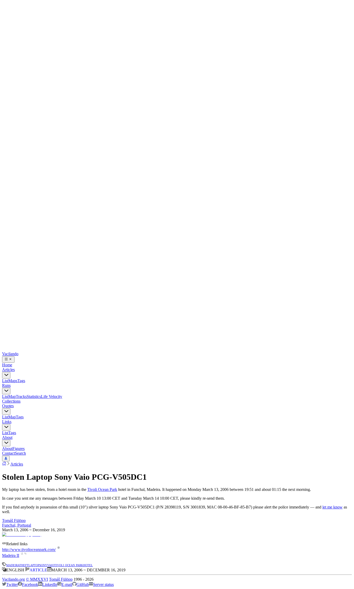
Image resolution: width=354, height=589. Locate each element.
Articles (8, 369)
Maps (12, 381)
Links (6, 421)
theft (24, 565)
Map (12, 396)
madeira (12, 565)
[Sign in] (6, 458)
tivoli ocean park (68, 565)
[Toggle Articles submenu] (6, 375)
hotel (88, 565)
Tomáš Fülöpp (14, 520)
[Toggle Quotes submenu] (6, 411)
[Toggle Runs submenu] (6, 391)
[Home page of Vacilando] (4, 464)
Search (20, 453)
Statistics (34, 396)
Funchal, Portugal (16, 525)
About (7, 437)
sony (43, 565)
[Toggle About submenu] (6, 443)
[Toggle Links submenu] (6, 427)
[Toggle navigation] (8, 359)
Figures (18, 448)
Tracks (21, 396)
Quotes (8, 406)
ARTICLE (38, 570)
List (5, 381)
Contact (8, 453)
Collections (11, 401)
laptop (34, 565)
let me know (332, 507)
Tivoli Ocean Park (102, 489)
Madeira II (10, 555)
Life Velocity (51, 396)
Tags (21, 381)
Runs (6, 385)
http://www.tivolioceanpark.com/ (29, 550)
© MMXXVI (37, 579)
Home (7, 365)
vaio (50, 565)
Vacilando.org (13, 579)
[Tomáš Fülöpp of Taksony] (22, 534)
